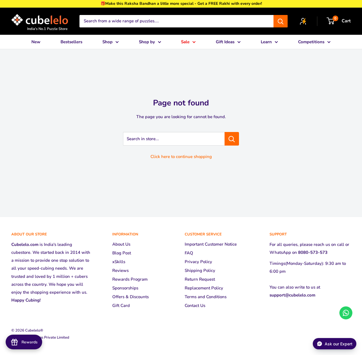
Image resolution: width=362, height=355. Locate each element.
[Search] (280, 21)
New (35, 42)
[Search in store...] (232, 139)
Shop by (147, 42)
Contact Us (195, 305)
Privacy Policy (198, 262)
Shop (107, 42)
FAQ (189, 253)
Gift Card (121, 305)
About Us (121, 244)
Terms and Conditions (206, 297)
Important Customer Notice (211, 244)
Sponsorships (125, 288)
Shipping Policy (200, 270)
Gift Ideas (225, 42)
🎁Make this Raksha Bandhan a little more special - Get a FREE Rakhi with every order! (181, 3)
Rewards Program (130, 279)
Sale (185, 42)
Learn (266, 42)
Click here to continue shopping (181, 156)
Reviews (120, 270)
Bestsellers (71, 42)
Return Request (200, 279)
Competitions (311, 42)
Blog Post (121, 253)
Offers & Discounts (130, 297)
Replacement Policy (204, 288)
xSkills (118, 262)
